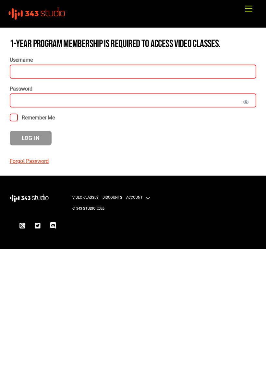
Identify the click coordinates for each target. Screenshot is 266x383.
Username (21, 60)
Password (21, 89)
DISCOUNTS (112, 197)
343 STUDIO (86, 208)
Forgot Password (29, 161)
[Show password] (245, 102)
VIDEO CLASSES (85, 197)
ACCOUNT (134, 197)
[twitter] (37, 225)
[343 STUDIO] (37, 19)
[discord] (53, 225)
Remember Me (37, 118)
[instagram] (22, 225)
